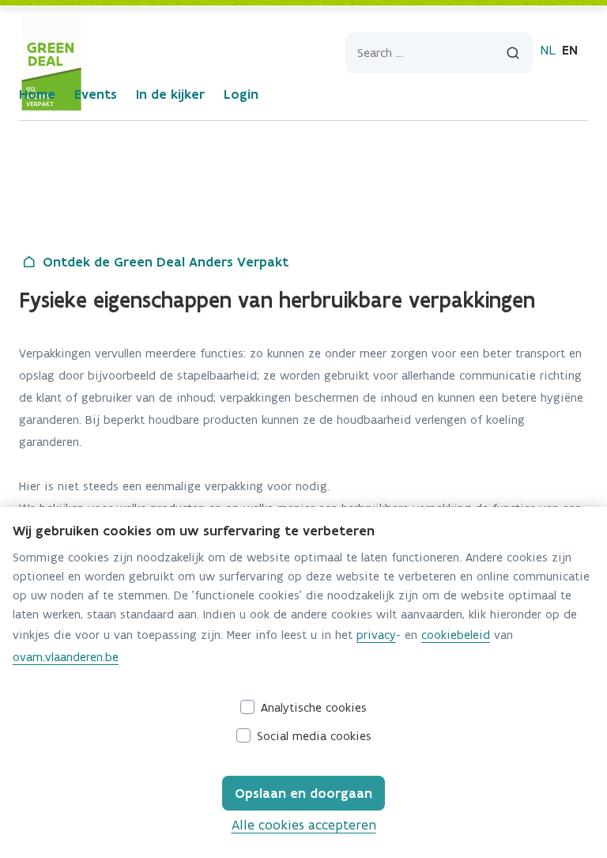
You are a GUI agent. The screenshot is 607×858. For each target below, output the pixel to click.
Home (37, 94)
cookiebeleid (455, 634)
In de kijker (170, 94)
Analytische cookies (314, 707)
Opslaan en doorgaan (303, 793)
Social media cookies (314, 735)
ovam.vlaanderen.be (66, 656)
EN (570, 50)
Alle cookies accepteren (304, 824)
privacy (376, 634)
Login (241, 94)
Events (95, 94)
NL (548, 50)
